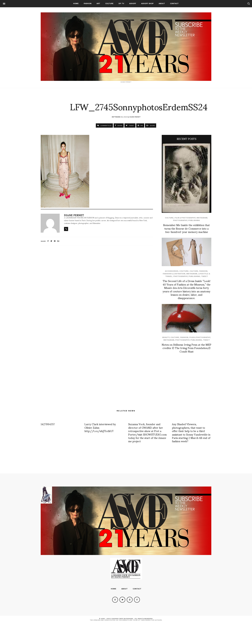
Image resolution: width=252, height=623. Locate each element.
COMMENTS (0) (105, 125)
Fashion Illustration (174, 274)
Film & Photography (185, 218)
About (162, 3)
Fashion (87, 3)
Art (98, 3)
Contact (174, 3)
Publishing (194, 220)
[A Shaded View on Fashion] (126, 46)
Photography (180, 220)
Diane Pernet (135, 116)
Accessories (171, 271)
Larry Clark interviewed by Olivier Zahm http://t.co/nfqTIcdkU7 (100, 427)
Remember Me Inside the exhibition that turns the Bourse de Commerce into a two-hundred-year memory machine (186, 228)
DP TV (121, 3)
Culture (109, 3)
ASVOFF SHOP (147, 3)
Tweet (204, 276)
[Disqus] (97, 286)
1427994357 (48, 424)
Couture (184, 271)
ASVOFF (132, 3)
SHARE (119, 125)
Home (76, 3)
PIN (141, 125)
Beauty (165, 337)
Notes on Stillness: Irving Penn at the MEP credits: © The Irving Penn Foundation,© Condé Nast (186, 348)
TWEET (131, 125)
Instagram (201, 218)
